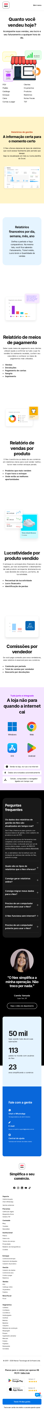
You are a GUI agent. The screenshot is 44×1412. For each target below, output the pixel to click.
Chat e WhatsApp (8, 1202)
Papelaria (5, 1343)
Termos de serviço (9, 1241)
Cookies (5, 1249)
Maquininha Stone (8, 1214)
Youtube (5, 1226)
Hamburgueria (7, 1315)
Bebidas (5, 1320)
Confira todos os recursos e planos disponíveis (22, 848)
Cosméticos (6, 1313)
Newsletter (6, 1229)
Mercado (5, 1338)
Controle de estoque (9, 1258)
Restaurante (6, 1346)
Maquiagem (6, 1331)
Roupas (5, 1333)
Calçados (6, 1325)
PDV (4, 84)
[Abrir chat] (38, 1395)
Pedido (5, 88)
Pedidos (5, 1292)
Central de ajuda (8, 1199)
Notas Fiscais (29, 98)
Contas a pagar (9, 102)
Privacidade (6, 1244)
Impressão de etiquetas (10, 1261)
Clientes (27, 84)
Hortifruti (5, 1318)
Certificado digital (8, 1211)
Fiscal (4, 1298)
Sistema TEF (6, 1217)
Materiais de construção (10, 1328)
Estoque (6, 95)
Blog (4, 1223)
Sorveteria (6, 1349)
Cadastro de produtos (9, 1264)
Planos (5, 1235)
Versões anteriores (8, 1205)
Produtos (28, 91)
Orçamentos (29, 88)
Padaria (5, 1341)
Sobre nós (6, 1238)
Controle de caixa (8, 1273)
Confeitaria (6, 1310)
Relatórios (28, 95)
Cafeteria (5, 1307)
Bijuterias (5, 1323)
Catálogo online (7, 1287)
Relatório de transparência (11, 1247)
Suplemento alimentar (9, 1336)
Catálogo (6, 91)
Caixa (5, 98)
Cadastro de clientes (9, 1270)
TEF (25, 102)
